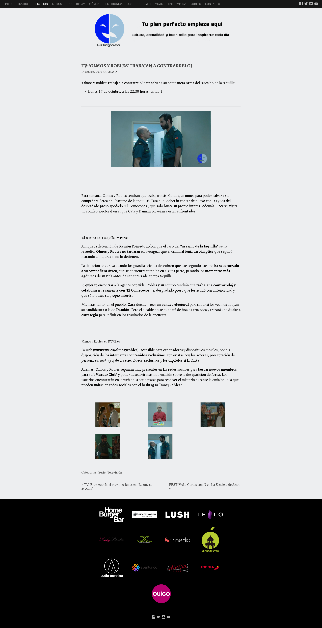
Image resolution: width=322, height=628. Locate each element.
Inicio (9, 4)
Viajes (159, 4)
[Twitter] (306, 4)
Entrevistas (177, 4)
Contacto (212, 4)
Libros (57, 4)
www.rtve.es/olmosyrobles (116, 350)
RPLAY (80, 4)
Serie (101, 472)
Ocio (130, 4)
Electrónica (113, 4)
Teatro (22, 4)
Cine (69, 4)
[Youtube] (316, 4)
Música (94, 4)
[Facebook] (301, 4)
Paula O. (112, 71)
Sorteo (196, 4)
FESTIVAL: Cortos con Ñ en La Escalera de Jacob (204, 484)
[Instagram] (311, 4)
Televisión (40, 4)
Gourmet (144, 4)
